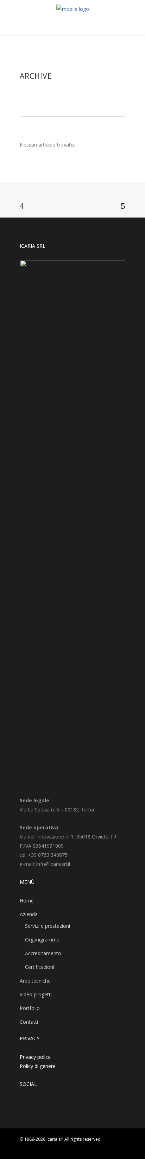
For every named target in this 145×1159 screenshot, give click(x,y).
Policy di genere (38, 1066)
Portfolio (30, 1008)
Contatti (29, 1021)
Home (27, 900)
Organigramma (42, 939)
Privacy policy (35, 1057)
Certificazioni (39, 967)
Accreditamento (43, 953)
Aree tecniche (35, 980)
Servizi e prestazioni (47, 925)
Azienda (29, 914)
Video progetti (36, 994)
